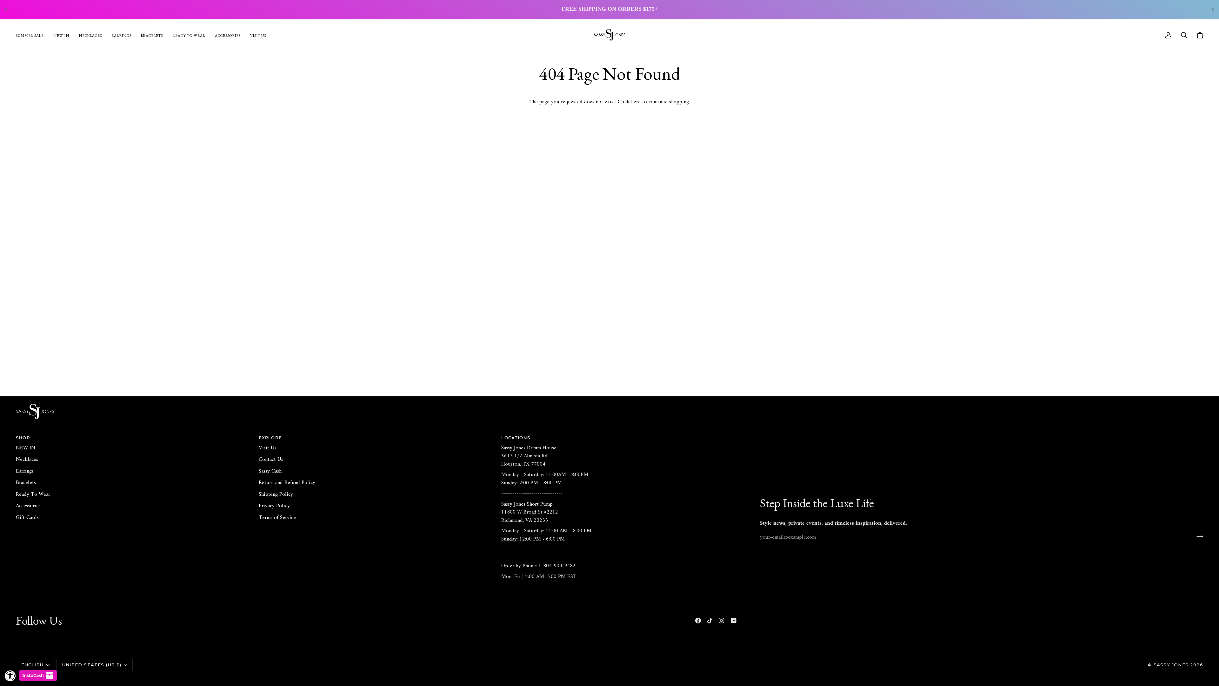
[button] (227, 35)
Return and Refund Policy (287, 483)
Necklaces (27, 459)
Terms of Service (277, 517)
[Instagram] (721, 620)
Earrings (25, 471)
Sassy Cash (270, 471)
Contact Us (271, 459)
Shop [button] (23, 437)
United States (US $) (91, 664)
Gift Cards (27, 517)
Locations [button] (515, 437)
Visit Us (267, 448)
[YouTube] (733, 620)
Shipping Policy (276, 494)
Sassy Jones (1171, 664)
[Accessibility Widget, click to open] (10, 676)
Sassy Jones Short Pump (527, 504)
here (636, 102)
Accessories (28, 506)
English (32, 664)
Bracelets (26, 483)
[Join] (1198, 536)
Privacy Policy (274, 506)
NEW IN (25, 448)
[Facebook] (698, 620)
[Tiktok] (709, 620)
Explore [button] (270, 437)
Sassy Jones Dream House (528, 448)
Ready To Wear (33, 494)
